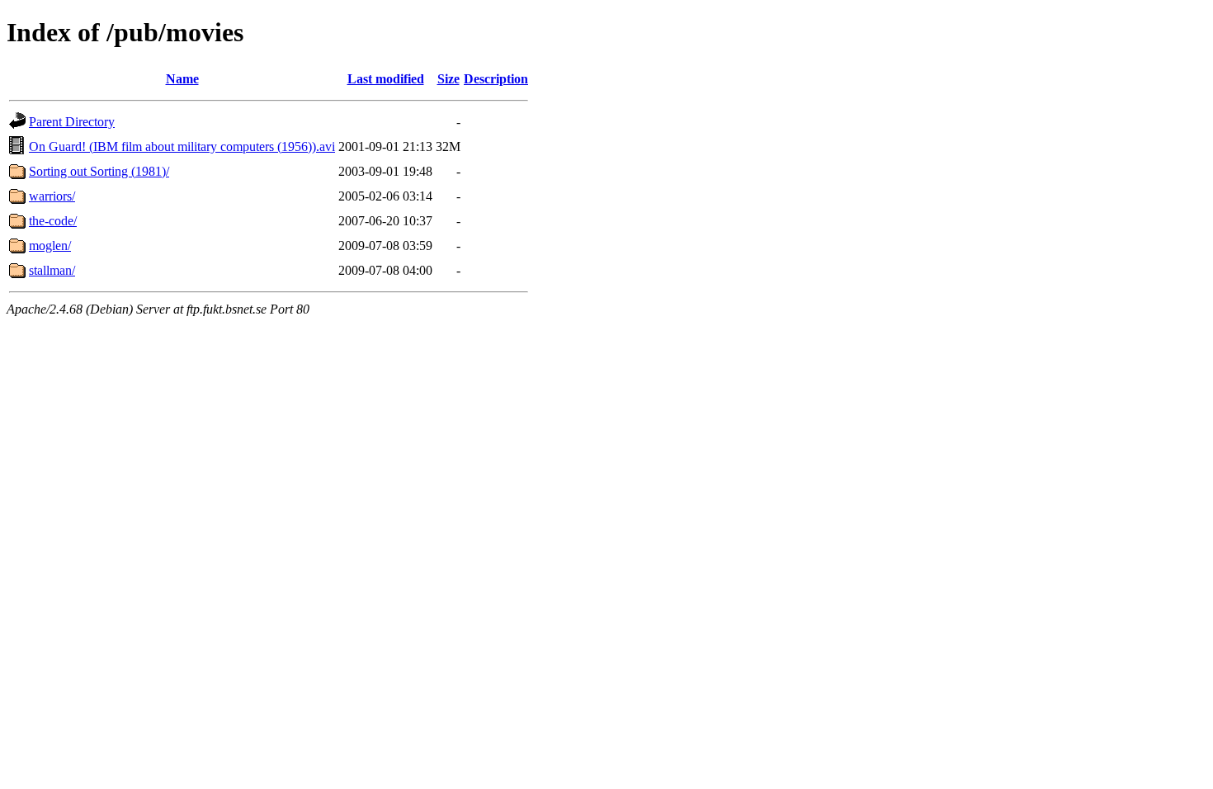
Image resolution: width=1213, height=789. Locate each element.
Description (496, 79)
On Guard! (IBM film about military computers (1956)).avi (182, 146)
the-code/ (53, 221)
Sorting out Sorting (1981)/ (99, 171)
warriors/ (52, 196)
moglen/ (50, 246)
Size (448, 79)
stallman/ (52, 270)
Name (182, 79)
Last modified (385, 79)
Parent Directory (72, 122)
